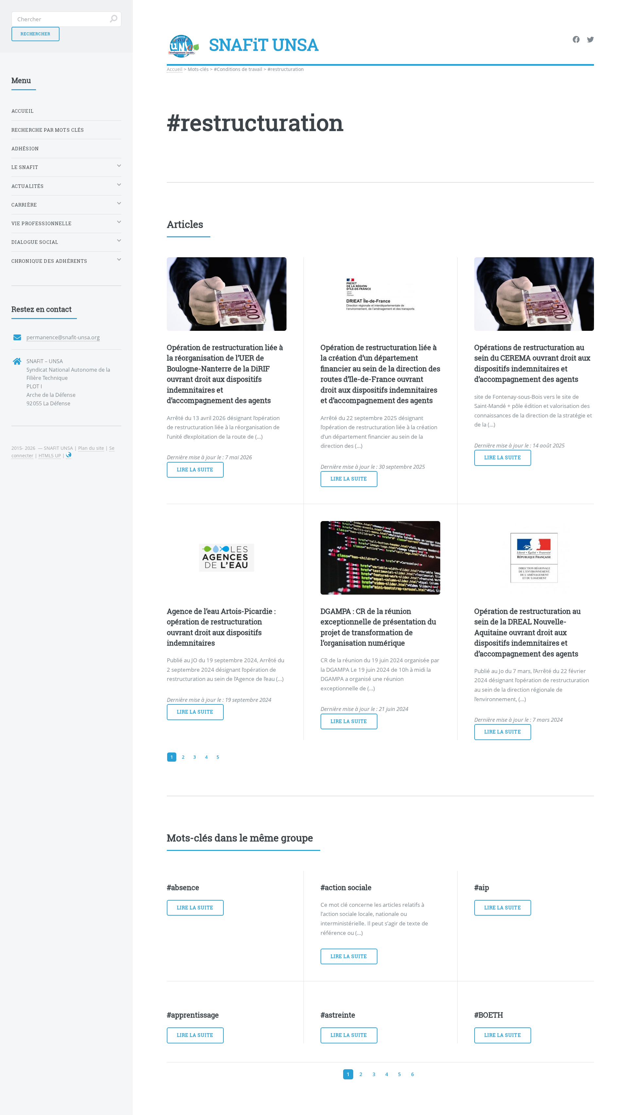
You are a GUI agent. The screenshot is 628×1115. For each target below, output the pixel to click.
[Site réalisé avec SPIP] (68, 455)
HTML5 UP (50, 455)
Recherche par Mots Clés (47, 130)
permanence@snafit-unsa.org (63, 337)
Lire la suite (195, 469)
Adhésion (25, 148)
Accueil (175, 69)
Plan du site (91, 448)
